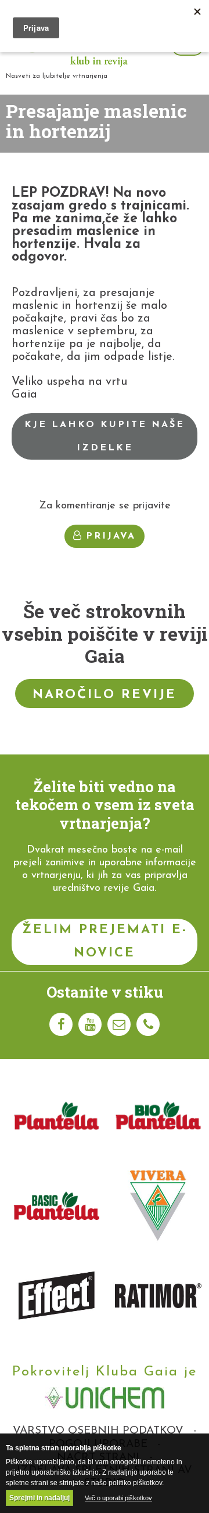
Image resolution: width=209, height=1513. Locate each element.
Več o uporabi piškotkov (118, 1497)
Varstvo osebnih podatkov (98, 1430)
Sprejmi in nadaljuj (39, 1498)
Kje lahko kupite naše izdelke (104, 436)
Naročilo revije (104, 695)
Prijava (111, 536)
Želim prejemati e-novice (105, 941)
